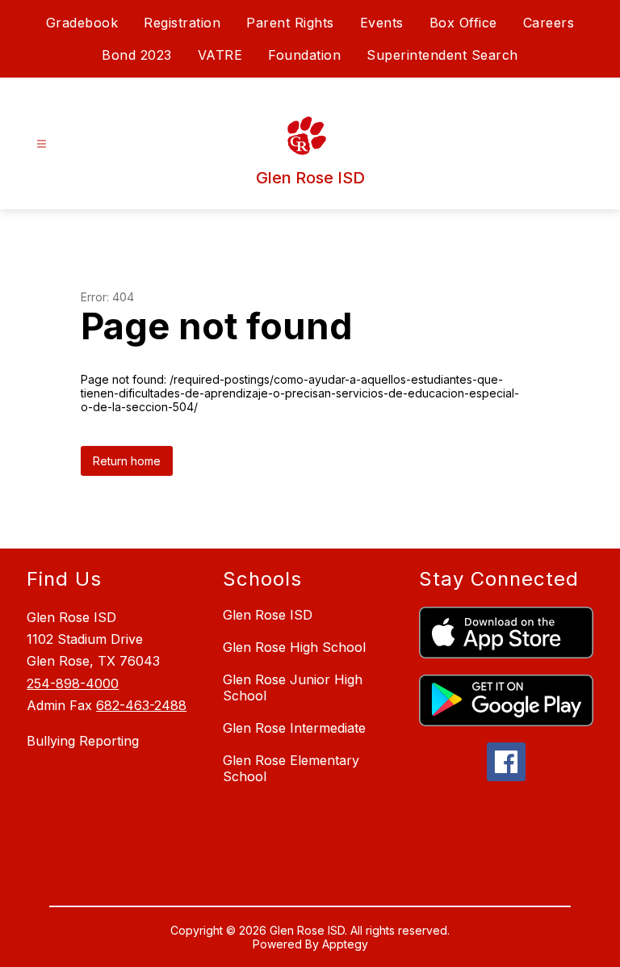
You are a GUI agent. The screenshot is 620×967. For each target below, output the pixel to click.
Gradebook (82, 23)
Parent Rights (290, 23)
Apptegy (345, 944)
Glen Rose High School (294, 647)
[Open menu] (41, 144)
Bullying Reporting (83, 741)
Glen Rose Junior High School (292, 687)
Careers (549, 23)
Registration (182, 23)
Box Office (463, 23)
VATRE (220, 55)
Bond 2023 (137, 55)
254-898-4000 (73, 683)
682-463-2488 (141, 705)
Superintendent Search (442, 55)
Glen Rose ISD (267, 615)
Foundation (304, 55)
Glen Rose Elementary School (291, 768)
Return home (127, 461)
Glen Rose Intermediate (294, 728)
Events (382, 23)
